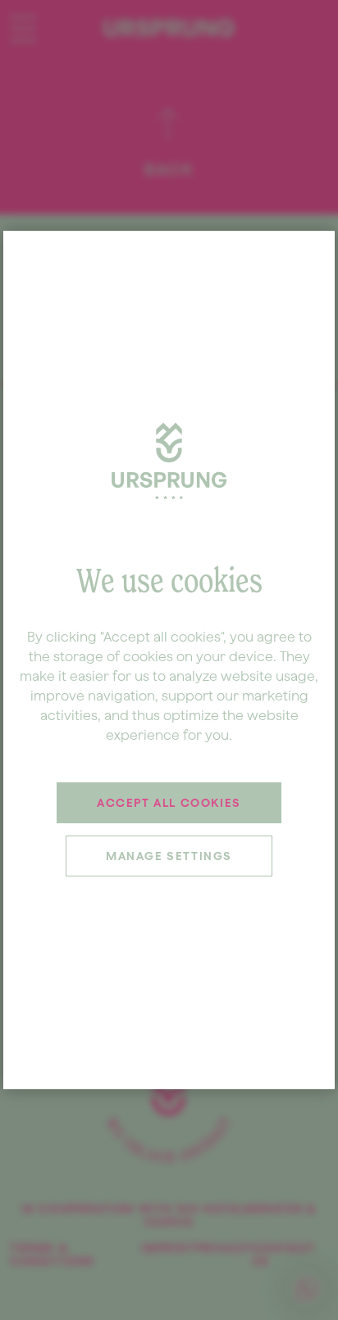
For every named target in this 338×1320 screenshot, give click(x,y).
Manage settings (169, 856)
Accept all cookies (169, 802)
